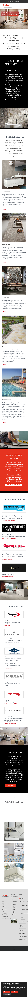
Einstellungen (7, 994)
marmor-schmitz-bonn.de (9, 538)
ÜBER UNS (21, 926)
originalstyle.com (8, 643)
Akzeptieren (6, 991)
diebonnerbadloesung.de (8, 520)
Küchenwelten (23, 909)
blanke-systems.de (9, 668)
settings (19, 989)
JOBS (21, 930)
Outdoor (23, 918)
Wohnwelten (23, 913)
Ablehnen (14, 991)
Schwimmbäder (23, 922)
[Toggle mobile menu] (25, 6)
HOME (22, 898)
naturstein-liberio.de (7, 576)
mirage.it (6, 687)
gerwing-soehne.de (7, 559)
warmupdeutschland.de (10, 703)
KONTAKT (22, 933)
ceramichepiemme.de (10, 723)
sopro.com (7, 625)
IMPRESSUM (22, 940)
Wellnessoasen (23, 905)
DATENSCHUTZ (22, 936)
